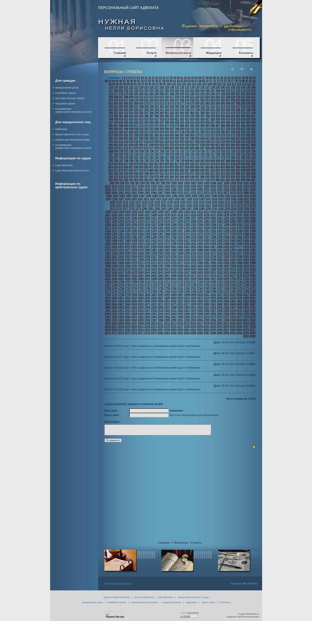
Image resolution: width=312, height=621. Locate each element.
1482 (160, 250)
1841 (253, 297)
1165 (195, 205)
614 (126, 141)
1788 (206, 291)
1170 (227, 205)
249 (187, 100)
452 (187, 122)
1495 (246, 250)
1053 (220, 189)
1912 (114, 310)
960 (116, 179)
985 (243, 179)
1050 (200, 189)
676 (146, 148)
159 (172, 90)
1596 (154, 266)
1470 (233, 246)
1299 (167, 224)
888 (192, 170)
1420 (206, 240)
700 (121, 151)
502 (146, 128)
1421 (213, 240)
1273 (147, 221)
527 (126, 132)
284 (217, 103)
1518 (246, 253)
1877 (187, 304)
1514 (220, 253)
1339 (128, 230)
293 (116, 106)
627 (192, 141)
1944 (174, 313)
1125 (233, 199)
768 (172, 157)
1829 (174, 297)
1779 (147, 291)
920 (207, 173)
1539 (233, 256)
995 (147, 183)
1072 (193, 192)
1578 (187, 262)
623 (172, 141)
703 (136, 151)
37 (239, 77)
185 (156, 93)
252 (202, 100)
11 (146, 77)
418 (161, 119)
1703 (253, 278)
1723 (233, 281)
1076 (220, 192)
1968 (180, 317)
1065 (147, 192)
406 (248, 116)
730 (126, 154)
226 (217, 96)
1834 (206, 297)
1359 (108, 234)
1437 (167, 243)
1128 (253, 199)
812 (248, 160)
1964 (154, 317)
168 (217, 90)
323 (121, 109)
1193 (227, 208)
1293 (128, 224)
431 (228, 119)
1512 (206, 253)
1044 (160, 189)
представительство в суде (72, 134)
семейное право (65, 92)
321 (110, 109)
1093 (181, 195)
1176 (119, 208)
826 (172, 163)
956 (243, 176)
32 (221, 77)
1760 (174, 288)
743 (192, 154)
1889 (114, 307)
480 (182, 125)
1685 (134, 278)
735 (151, 154)
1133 (138, 202)
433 (238, 119)
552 (253, 132)
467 (116, 125)
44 (113, 81)
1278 (180, 221)
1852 (174, 301)
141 (228, 87)
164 (197, 90)
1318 (141, 227)
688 (207, 148)
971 (172, 179)
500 (136, 128)
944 (182, 176)
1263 (233, 218)
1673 (206, 275)
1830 (180, 297)
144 (243, 87)
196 (212, 93)
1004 (200, 183)
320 (253, 106)
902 (116, 173)
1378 (233, 234)
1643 (160, 272)
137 (207, 87)
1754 (134, 288)
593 (166, 138)
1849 (154, 301)
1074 (206, 192)
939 (156, 176)
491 (238, 125)
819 (136, 163)
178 (121, 93)
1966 (167, 317)
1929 (226, 310)
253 (207, 100)
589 (146, 138)
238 (131, 100)
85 (113, 84)
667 (248, 144)
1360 (114, 234)
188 (172, 93)
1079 (239, 192)
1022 (167, 186)
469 (126, 125)
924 (228, 173)
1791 (226, 291)
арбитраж (61, 129)
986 (248, 179)
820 (141, 163)
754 (248, 154)
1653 (226, 272)
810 (238, 160)
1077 (226, 192)
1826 (154, 297)
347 (243, 109)
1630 (226, 269)
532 (151, 132)
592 (161, 138)
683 (182, 148)
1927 (213, 310)
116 (248, 84)
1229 (160, 214)
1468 (219, 246)
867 (233, 167)
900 (253, 170)
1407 (121, 240)
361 (166, 112)
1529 (167, 256)
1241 (239, 214)
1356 (239, 230)
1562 (233, 259)
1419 (200, 240)
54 (149, 81)
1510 (194, 253)
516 (217, 128)
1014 (114, 186)
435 (248, 119)
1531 (180, 256)
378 (253, 112)
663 (228, 144)
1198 (108, 211)
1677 (233, 275)
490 (233, 125)
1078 (233, 192)
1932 (246, 310)
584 (121, 138)
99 (164, 84)
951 (217, 176)
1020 (154, 186)
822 (151, 163)
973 (182, 179)
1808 (187, 294)
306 (182, 106)
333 (172, 109)
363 (177, 112)
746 (207, 154)
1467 (213, 246)
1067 (160, 192)
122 (131, 87)
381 (121, 116)
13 (153, 77)
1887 (253, 304)
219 (182, 96)
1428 (108, 243)
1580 (200, 262)
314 (223, 106)
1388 (147, 237)
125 (146, 87)
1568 (121, 262)
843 (110, 167)
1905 (220, 307)
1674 (213, 275)
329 (151, 109)
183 (146, 93)
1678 (239, 275)
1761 (180, 288)
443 (141, 122)
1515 (226, 253)
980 (217, 179)
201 (238, 93)
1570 (134, 262)
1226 (141, 214)
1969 (187, 317)
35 (232, 77)
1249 (141, 218)
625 (182, 141)
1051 (206, 189)
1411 (147, 240)
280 (197, 103)
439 (121, 122)
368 (202, 112)
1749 (253, 285)
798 (177, 160)
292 (111, 106)
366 (192, 112)
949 (207, 176)
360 (161, 112)
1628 (213, 269)
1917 (147, 310)
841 (248, 163)
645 (136, 144)
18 (171, 77)
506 (167, 128)
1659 (114, 275)
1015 (121, 186)
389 (161, 116)
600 (202, 138)
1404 (253, 237)
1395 (193, 237)
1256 (187, 218)
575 (223, 135)
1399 (220, 237)
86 (117, 84)
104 (189, 84)
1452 (114, 246)
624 (177, 141)
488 (223, 125)
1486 (187, 250)
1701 (239, 278)
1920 (167, 310)
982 (228, 179)
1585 (233, 262)
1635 (108, 272)
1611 (253, 266)
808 (228, 160)
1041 (141, 189)
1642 (154, 272)
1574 (160, 262)
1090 (161, 195)
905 (131, 173)
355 (136, 112)
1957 (108, 317)
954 (233, 176)
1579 (193, 262)
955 (238, 176)
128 (161, 87)
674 (136, 148)
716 (202, 151)
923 (223, 173)
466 (110, 125)
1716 (187, 281)
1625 (193, 269)
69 (203, 81)
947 (197, 176)
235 (116, 100)
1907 (233, 307)
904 (126, 173)
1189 (202, 208)
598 (192, 138)
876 (131, 170)
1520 (108, 256)
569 (192, 135)
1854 (187, 301)
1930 (233, 310)
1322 (167, 227)
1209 (180, 211)
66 (192, 81)
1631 (233, 269)
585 (126, 138)
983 (233, 179)
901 (111, 173)
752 (238, 154)
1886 (246, 304)
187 (166, 93)
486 (212, 125)
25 (196, 77)
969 (161, 179)
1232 (180, 214)
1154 (125, 205)
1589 (108, 266)
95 (149, 84)
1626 (200, 269)
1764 (200, 288)
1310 (240, 224)
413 (136, 119)
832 (202, 163)
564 (166, 135)
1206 (161, 211)
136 (202, 87)
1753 (128, 288)
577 (233, 135)
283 (212, 103)
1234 (193, 214)
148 (116, 90)
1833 (200, 297)
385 (141, 116)
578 (238, 135)
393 (182, 116)
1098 (214, 195)
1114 (164, 199)
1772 (253, 288)
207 (121, 96)
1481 (154, 250)
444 (146, 122)
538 (182, 132)
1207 (167, 211)
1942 (160, 313)
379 (110, 116)
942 (172, 176)
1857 (206, 301)
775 (207, 157)
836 (223, 163)
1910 (253, 307)
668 (253, 144)
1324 (180, 227)
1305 (207, 224)
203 (248, 93)
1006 (213, 183)
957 (248, 176)
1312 (253, 224)
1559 (213, 259)
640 (110, 144)
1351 (206, 230)
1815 (233, 294)
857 (182, 167)
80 (243, 81)
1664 (147, 275)
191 (187, 93)
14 (156, 77)
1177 (125, 208)
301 (157, 106)
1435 (154, 243)
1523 (128, 256)
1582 (213, 262)
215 (161, 96)
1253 (167, 218)
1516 (233, 253)
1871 (147, 304)
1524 (134, 256)
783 (248, 157)
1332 (233, 227)
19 (174, 77)
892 (212, 170)
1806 (174, 294)
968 (156, 179)
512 (197, 128)
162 (187, 90)
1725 (246, 281)
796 (167, 160)
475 (156, 125)
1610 (246, 266)
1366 (154, 234)
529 (136, 132)
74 (221, 81)
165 (202, 90)
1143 (202, 202)
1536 (213, 256)
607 (238, 138)
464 (248, 122)
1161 (170, 205)
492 (243, 125)
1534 (200, 256)
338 (197, 109)
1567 (114, 262)
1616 (134, 269)
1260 (213, 218)
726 (253, 151)
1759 (167, 288)
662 (223, 144)
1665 (154, 275)
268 (136, 103)
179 (126, 93)
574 (217, 135)
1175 (112, 208)
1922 (180, 310)
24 (192, 77)
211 (141, 96)
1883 (226, 304)
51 (138, 81)
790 (136, 160)
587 (136, 138)
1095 (194, 195)
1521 (114, 256)
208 (126, 96)
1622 (174, 269)
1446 (226, 243)
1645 (174, 272)
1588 (253, 262)
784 (253, 157)
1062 (128, 192)
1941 (154, 313)
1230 (167, 214)
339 (202, 109)
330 (156, 109)
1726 (253, 281)
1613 (114, 269)
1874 (167, 304)
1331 (226, 227)
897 (238, 170)
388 (156, 116)
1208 (174, 211)
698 (111, 151)
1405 (108, 240)
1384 (121, 237)
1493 (233, 250)
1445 (220, 243)
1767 (220, 288)
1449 (246, 243)
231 (243, 96)
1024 (180, 186)
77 (232, 81)
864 (217, 167)
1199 (115, 211)
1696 (206, 278)
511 (192, 128)
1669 (180, 275)
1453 (121, 246)
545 (217, 132)
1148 (233, 202)
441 (131, 122)
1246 (121, 218)
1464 (193, 246)
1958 (114, 317)
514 (207, 128)
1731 (134, 285)
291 (253, 103)
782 (243, 157)
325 (131, 109)
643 (126, 144)
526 (121, 132)
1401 (233, 237)
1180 (144, 208)
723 (238, 151)
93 (142, 84)
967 (151, 179)
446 (156, 122)
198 (223, 93)
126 (151, 87)
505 (162, 128)
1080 (246, 192)
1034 (246, 186)
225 (212, 96)
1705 (115, 281)
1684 (128, 278)
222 (197, 96)
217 (172, 96)
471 (136, 125)
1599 (174, 266)
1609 (240, 266)
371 (217, 112)
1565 (253, 259)
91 (135, 84)
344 (228, 109)
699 (116, 151)
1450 (253, 243)
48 (127, 81)
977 (202, 179)
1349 (193, 230)
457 (212, 122)
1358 (253, 230)
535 (166, 132)
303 (167, 106)
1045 (167, 189)
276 (177, 103)
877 (136, 170)
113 (234, 84)
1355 (233, 230)
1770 (239, 288)
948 (202, 176)
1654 (233, 272)
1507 (174, 253)
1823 (134, 297)
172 (238, 90)
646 (141, 144)
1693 (187, 278)
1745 (226, 285)
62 (178, 81)
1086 (135, 195)
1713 (167, 281)
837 (228, 163)
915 (182, 173)
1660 (121, 275)
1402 (239, 237)
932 (121, 176)
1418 (193, 240)
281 (202, 103)
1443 (206, 243)
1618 (147, 269)
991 (127, 183)
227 (223, 96)
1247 (128, 218)
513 (202, 128)
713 (187, 151)
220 (187, 96)
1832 (193, 297)
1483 (167, 250)
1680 (253, 275)
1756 (147, 288)
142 (233, 87)
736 (156, 154)
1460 (167, 246)
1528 (160, 256)
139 (217, 87)
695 (243, 148)
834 (212, 163)
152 (136, 90)
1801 (141, 294)
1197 (253, 208)
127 (156, 87)
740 (177, 154)
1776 (128, 291)
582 (110, 138)
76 (228, 81)
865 (223, 167)
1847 (141, 301)
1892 (134, 307)
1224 (128, 214)
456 (207, 122)
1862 (239, 301)
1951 (220, 313)
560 (146, 135)
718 (212, 151)
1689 (160, 278)
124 (141, 87)
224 (207, 96)
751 (233, 154)
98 (160, 84)
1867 (121, 304)
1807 (180, 294)
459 (223, 122)
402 (228, 116)
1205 (154, 211)
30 (214, 77)
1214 (213, 211)
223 (202, 96)
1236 (206, 214)
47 (124, 81)
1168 (214, 205)
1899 (180, 307)
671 (121, 148)
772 (192, 157)
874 (121, 170)
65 (189, 81)
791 (141, 160)
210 (136, 96)
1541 (246, 256)
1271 (134, 221)
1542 (253, 256)
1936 (121, 313)
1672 (200, 275)
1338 (121, 230)
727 (110, 154)
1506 (167, 253)
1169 (221, 205)
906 (136, 173)
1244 (108, 218)
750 (228, 154)
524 (110, 132)
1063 (134, 192)
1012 (253, 183)
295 (126, 106)
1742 (206, 285)
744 (197, 154)
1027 (200, 186)
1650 (206, 272)
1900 (187, 307)
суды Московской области (72, 170)
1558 (206, 259)
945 (187, 176)
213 (151, 96)
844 (116, 167)
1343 (154, 230)
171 (233, 90)
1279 (187, 221)
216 (166, 96)
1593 (134, 266)
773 (197, 157)
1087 (142, 195)
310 (202, 106)
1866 (114, 304)
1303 (194, 224)
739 (172, 154)
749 (223, 154)
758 (121, 157)
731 (131, 154)
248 (182, 100)
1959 (121, 317)
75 (225, 81)
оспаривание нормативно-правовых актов (73, 110)
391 (172, 116)
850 (146, 167)
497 (121, 128)
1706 (121, 281)
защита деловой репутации (72, 139)
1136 (157, 202)
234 (110, 100)
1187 (189, 208)
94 (146, 84)
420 (172, 119)
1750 (108, 288)
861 (202, 167)
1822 (128, 297)
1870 (141, 304)
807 (223, 160)
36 (236, 77)
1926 (206, 310)
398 (207, 116)
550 (243, 132)
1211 (193, 211)
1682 (114, 278)
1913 (121, 310)
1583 (220, 262)
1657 (253, 272)
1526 (147, 256)
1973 (213, 317)
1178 (132, 208)
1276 (167, 221)
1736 (167, 285)
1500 (128, 253)
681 (172, 148)
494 (253, 125)
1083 (115, 195)
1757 (154, 288)
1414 (167, 240)
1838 (233, 297)
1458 (154, 246)
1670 (187, 275)
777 (217, 157)
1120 (202, 199)
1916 (141, 310)
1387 (141, 237)
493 (248, 125)
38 (243, 77)
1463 (187, 246)
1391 (167, 237)
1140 (183, 202)
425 (197, 119)
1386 (134, 237)
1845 (128, 301)
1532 (187, 256)
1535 (206, 256)
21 (181, 77)
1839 (239, 297)
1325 (187, 227)
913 (172, 173)
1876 (180, 304)
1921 (174, 310)
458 (217, 122)
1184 (170, 208)
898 (243, 170)
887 (187, 170)
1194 (233, 208)
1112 (152, 199)
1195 (240, 208)
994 (142, 183)
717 (207, 151)
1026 (193, 186)
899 (248, 170)
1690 (167, 278)
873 (116, 170)
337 (192, 109)
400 (217, 116)
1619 (154, 269)
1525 (141, 256)
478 (172, 125)
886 (182, 170)
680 (166, 148)
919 (202, 173)
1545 (121, 259)
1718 (200, 281)
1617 (141, 269)
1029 (213, 186)
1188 (195, 208)
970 (166, 179)
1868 (128, 304)
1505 (161, 253)
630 (207, 141)
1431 (128, 243)
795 (162, 160)
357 (146, 112)
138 (212, 87)
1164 (189, 205)
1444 (213, 243)
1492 (226, 250)
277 (182, 103)
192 (192, 93)
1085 (129, 195)
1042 (147, 189)
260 (243, 100)
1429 (114, 243)
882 (161, 170)
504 (157, 128)
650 (161, 144)
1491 (220, 250)
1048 (187, 189)
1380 (246, 234)
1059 (108, 192)
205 (111, 96)
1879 (200, 304)
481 (187, 125)
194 (202, 93)
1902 (200, 307)
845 (121, 167)
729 (121, 154)
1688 (154, 278)
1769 (233, 288)
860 (197, 167)
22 (185, 77)
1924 (193, 310)
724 (243, 151)
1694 (193, 278)
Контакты (246, 52)
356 (141, 112)
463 (243, 122)
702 (131, 151)
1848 (147, 301)
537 (177, 132)
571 (202, 135)
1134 (144, 202)
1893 (141, 307)
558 (136, 135)
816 (121, 163)
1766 (213, 288)
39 (246, 77)
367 (197, 112)
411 (126, 119)
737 (161, 154)
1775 (121, 291)
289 (243, 103)
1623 (180, 269)
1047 (180, 189)
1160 (163, 205)
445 (151, 122)
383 (131, 116)
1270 (128, 221)
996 (152, 183)
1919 (160, 310)
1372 (193, 234)
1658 (108, 275)
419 (166, 119)
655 (187, 144)
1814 (226, 294)
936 (141, 176)
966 (146, 179)
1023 (174, 186)
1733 (147, 285)
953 (228, 176)
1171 (233, 205)
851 (151, 167)
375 (238, 112)
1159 (157, 205)
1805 (167, 294)
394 (187, 116)
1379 (239, 234)
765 (156, 157)
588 (141, 138)
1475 (114, 250)
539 (187, 132)
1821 (121, 297)
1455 (134, 246)
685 (192, 148)
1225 (134, 214)
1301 (180, 224)
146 (253, 87)
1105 (108, 199)
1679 (246, 275)
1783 (174, 291)
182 (141, 93)
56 (156, 81)
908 (146, 173)
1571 (141, 262)
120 (121, 87)
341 (212, 109)
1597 (161, 266)
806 (218, 160)
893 (217, 170)
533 (156, 132)
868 (238, 167)
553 (110, 135)
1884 (233, 304)
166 (207, 90)
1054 (226, 189)
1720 (213, 281)
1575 (167, 262)
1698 (220, 278)
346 (238, 109)
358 (151, 112)
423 (187, 119)
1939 (141, 313)
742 (187, 154)
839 (238, 163)
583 (116, 138)
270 (146, 103)
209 (131, 96)
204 (253, 93)
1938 (134, 313)
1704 (108, 281)
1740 (193, 285)
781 (238, 157)
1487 (193, 250)
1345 (167, 230)
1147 (227, 202)
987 (253, 179)
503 (151, 128)
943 (177, 176)
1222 (114, 214)
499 (131, 128)
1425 (239, 240)
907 (141, 173)
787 (121, 160)
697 (253, 148)
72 (214, 81)
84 (110, 84)
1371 (187, 234)
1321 (160, 227)
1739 (187, 285)
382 (126, 116)
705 (146, 151)
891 (207, 170)
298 (141, 106)
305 (177, 106)
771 (187, 157)
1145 (214, 202)
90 (131, 84)
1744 (220, 285)
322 (116, 109)
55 (153, 81)
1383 (114, 237)
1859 (220, 301)
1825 (147, 297)
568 (187, 135)
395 (192, 116)
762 (141, 157)
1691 (174, 278)
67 (196, 81)
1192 (221, 208)
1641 (147, 272)
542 (202, 132)
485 (207, 125)
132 (182, 87)
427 (207, 119)
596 (182, 138)
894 (223, 170)
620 (156, 141)
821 (146, 163)
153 (141, 90)
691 (223, 148)
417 (156, 119)
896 (233, 170)
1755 (141, 288)
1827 (160, 297)
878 (141, 170)
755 (253, 154)
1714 (174, 281)
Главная (120, 52)
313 (217, 106)
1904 (213, 307)
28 (207, 77)
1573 (154, 262)
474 (151, 125)
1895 (154, 307)
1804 (161, 294)
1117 (183, 199)
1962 (141, 317)
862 (207, 167)
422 (182, 119)
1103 (246, 195)
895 (228, 170)
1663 (141, 275)
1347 (180, 230)
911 (162, 173)
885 (177, 170)
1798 (121, 294)
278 (187, 103)
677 (151, 148)
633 (223, 141)
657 (197, 144)
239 (136, 100)
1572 (147, 262)
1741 (200, 285)
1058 (253, 189)
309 (197, 106)
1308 (226, 224)
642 (121, 144)
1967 (174, 317)
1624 (187, 269)
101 (173, 84)
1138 (170, 202)
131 (177, 87)
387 (151, 116)
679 (161, 148)
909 (151, 173)
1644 (167, 272)
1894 (147, 307)
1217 (233, 211)
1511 (200, 253)
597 (187, 138)
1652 (220, 272)
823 (156, 163)
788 (126, 160)
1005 (207, 183)
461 (233, 122)
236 (121, 100)
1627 (206, 269)
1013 (108, 186)
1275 (160, 221)
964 (136, 179)
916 (187, 173)
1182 (157, 208)
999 (168, 183)
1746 (233, 285)
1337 (114, 230)
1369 (174, 234)
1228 (154, 214)
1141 (189, 202)
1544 (114, 259)
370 (212, 112)
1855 (193, 301)
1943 (167, 313)
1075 (213, 192)
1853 (180, 301)
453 (192, 122)
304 (172, 106)
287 (233, 103)
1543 (108, 259)
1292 (121, 224)
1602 (194, 266)
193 (197, 93)
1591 (121, 266)
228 (228, 96)
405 (243, 116)
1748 (246, 285)
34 (228, 77)
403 (233, 116)
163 (192, 90)
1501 (134, 253)
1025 (187, 186)
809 (233, 160)
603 (217, 138)
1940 (147, 313)
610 (253, 138)
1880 (206, 304)
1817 (246, 294)
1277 (174, 221)
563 (161, 135)
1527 (154, 256)
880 (151, 170)
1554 (180, 259)
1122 (214, 199)
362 (172, 112)
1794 (246, 291)
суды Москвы (64, 165)
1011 (246, 183)
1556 (193, 259)
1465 (200, 246)
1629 (220, 269)
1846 (134, 301)
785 (111, 160)
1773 (108, 291)
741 (182, 154)
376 (243, 112)
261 (248, 100)
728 (116, 154)
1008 (226, 183)
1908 (239, 307)
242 (151, 100)
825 (166, 163)
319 (248, 106)
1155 (132, 205)
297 (136, 106)
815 (116, 163)
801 (192, 160)
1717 (193, 281)
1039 (128, 189)
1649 (200, 272)
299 (146, 106)
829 (187, 163)
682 (177, 148)
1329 (213, 227)
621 (161, 141)
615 (131, 141)
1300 (174, 224)
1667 (167, 275)
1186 (183, 208)
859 (192, 167)
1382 (108, 237)
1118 (189, 199)
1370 (180, 234)
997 (158, 183)
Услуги (151, 52)
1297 (154, 224)
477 (166, 125)
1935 (114, 313)
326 (136, 109)
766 (161, 157)
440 (126, 122)
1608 (233, 266)
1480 (147, 250)
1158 (151, 205)
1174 (253, 205)
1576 (174, 262)
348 (248, 109)
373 (228, 112)
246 (172, 100)
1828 (167, 297)
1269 (121, 221)
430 (223, 119)
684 (187, 148)
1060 (114, 192)
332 (166, 109)
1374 (206, 234)
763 (146, 157)
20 (178, 77)
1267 (108, 221)
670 (116, 148)
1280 (193, 221)
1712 (160, 281)
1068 (167, 192)
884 (172, 170)
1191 (214, 208)
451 (182, 122)
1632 (239, 269)
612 (116, 141)
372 (223, 112)
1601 (187, 266)
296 (131, 106)
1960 (128, 317)
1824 (141, 297)
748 (217, 154)
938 (151, 176)
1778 (141, 291)
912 (166, 173)
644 (131, 144)
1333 (239, 227)
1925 (200, 310)
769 (177, 157)
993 (137, 183)
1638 (128, 272)
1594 (141, 266)
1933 (253, 310)
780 (233, 157)
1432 (134, 243)
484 (202, 125)
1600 (180, 266)
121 (126, 87)
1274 (154, 221)
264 (116, 103)
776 (212, 157)
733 (141, 154)
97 (157, 84)
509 (182, 128)
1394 (187, 237)
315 (228, 106)
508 (177, 128)
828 (182, 163)
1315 (121, 227)
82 (250, 81)
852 (156, 167)
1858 (213, 301)
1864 (253, 301)
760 (131, 157)
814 (110, 163)
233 (253, 96)
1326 (193, 227)
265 (121, 103)
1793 (239, 291)
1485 (180, 250)
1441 (193, 243)
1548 (141, 259)
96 (153, 84)
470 (131, 125)
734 (146, 154)
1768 (226, 288)
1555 (187, 259)
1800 (134, 294)
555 (121, 135)
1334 (246, 227)
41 (254, 77)
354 (131, 112)
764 (151, 157)
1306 (213, 224)
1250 (147, 218)
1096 (201, 195)
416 (151, 119)
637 (243, 141)
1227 (147, 214)
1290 (108, 224)
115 (244, 84)
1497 (108, 253)
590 (151, 138)
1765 (206, 288)
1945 (180, 313)
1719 (206, 281)
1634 (253, 269)
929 (253, 173)
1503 (147, 253)
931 (116, 176)
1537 (220, 256)
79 (239, 81)
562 (156, 135)
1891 (128, 307)
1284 (220, 221)
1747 (239, 285)
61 (174, 81)
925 (233, 173)
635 (233, 141)
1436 (160, 243)
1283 (213, 221)
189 (177, 93)
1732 (141, 285)
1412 (154, 240)
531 (146, 132)
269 (141, 103)
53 (145, 81)
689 (212, 148)
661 (217, 144)
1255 (180, 218)
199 (228, 93)
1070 (180, 192)
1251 (154, 218)
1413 (160, 240)
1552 (167, 259)
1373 (200, 234)
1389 (154, 237)
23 (189, 77)
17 (167, 77)
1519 (253, 253)
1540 (239, 256)
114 (239, 84)
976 (197, 179)
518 (228, 128)
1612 (108, 269)
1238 (220, 214)
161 (182, 90)
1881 (213, 304)
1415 (174, 240)
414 (141, 119)
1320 (154, 227)
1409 (134, 240)
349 (253, 109)
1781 (160, 291)
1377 (226, 234)
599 (197, 138)
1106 (115, 199)
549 (238, 132)
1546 (128, 259)
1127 (246, 199)
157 (161, 90)
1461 (173, 246)
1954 (239, 313)
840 (243, 163)
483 (197, 125)
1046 (174, 189)
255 (217, 100)
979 (212, 179)
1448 (239, 243)
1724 (239, 281)
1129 (112, 202)
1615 (128, 269)
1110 (140, 199)
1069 (174, 192)
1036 (108, 189)
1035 (253, 186)
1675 (220, 275)
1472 (246, 246)
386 (146, 116)
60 (171, 81)
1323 (174, 227)
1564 (246, 259)
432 (233, 119)
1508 (180, 253)
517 (223, 128)
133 (187, 87)
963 (131, 179)
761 (136, 157)
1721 (220, 281)
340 (207, 109)
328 (146, 109)
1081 (253, 192)
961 (121, 179)
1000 (174, 183)
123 (136, 87)
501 (141, 128)
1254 (174, 218)
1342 (147, 230)
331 (161, 109)
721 (228, 151)
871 (253, 167)
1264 (239, 218)
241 (146, 100)
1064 (141, 192)
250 (192, 100)
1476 (121, 250)
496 (116, 128)
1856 (200, 301)
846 (126, 167)
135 (197, 87)
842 (253, 163)
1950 (213, 313)
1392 (174, 237)
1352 (213, 230)
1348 (187, 230)
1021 (160, 186)
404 (238, 116)
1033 (239, 186)
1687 (147, 278)
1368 (167, 234)
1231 (174, 214)
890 (202, 170)
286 (228, 103)
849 (141, 167)
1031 (226, 186)
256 (223, 100)
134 (192, 87)
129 (166, 87)
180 (131, 93)
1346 (174, 230)
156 (156, 90)
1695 (200, 278)
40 (250, 77)
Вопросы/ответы (178, 52)
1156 (138, 205)
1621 (167, 269)
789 (131, 160)
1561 (226, 259)
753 (243, 154)
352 (121, 112)
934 (131, 176)
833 (207, 163)
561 (151, 135)
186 (161, 93)
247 (177, 100)
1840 (246, 297)
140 (223, 87)
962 (126, 179)
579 (243, 135)
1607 (226, 266)
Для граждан (65, 80)
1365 (147, 234)
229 (233, 96)
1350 (200, 230)
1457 (147, 246)
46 (120, 81)
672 (126, 148)
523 (253, 128)
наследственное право (69, 98)
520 (238, 128)
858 (187, 167)
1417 (187, 240)
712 (182, 151)
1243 (253, 214)
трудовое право (65, 103)
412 (131, 119)
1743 (213, 285)
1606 (220, 266)
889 (197, 170)
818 (131, 163)
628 (197, 141)
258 (233, 100)
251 (197, 100)
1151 (253, 202)
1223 (121, 214)
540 (192, 132)
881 (156, 170)
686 (197, 148)
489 (228, 125)
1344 (160, 230)
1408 (128, 240)
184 (151, 93)
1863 (246, 301)
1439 (180, 243)
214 (156, 96)
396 (197, 116)
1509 (187, 253)
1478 (134, 250)
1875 (174, 304)
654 (182, 144)
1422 (220, 240)
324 (126, 109)
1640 (141, 272)
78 (236, 81)
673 (131, 148)
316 (233, 106)
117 (253, 84)
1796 (108, 294)
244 (161, 100)
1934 (108, 313)
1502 (141, 253)
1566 (108, 262)
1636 (114, 272)
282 (207, 103)
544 (212, 132)
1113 (158, 199)
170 (228, 90)
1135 (151, 202)
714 (192, 151)
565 (172, 135)
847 (131, 167)
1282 (206, 221)
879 (146, 170)
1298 (161, 224)
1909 (246, 307)
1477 (128, 250)
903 (121, 173)
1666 (160, 275)
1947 (193, 313)
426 (202, 119)
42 (106, 81)
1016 (128, 186)
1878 (193, 304)
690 (217, 148)
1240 (233, 214)
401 (223, 116)
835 (217, 163)
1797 (115, 294)
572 (207, 135)
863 (212, 167)
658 (202, 144)
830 (192, 163)
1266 (253, 218)
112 (229, 84)
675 (141, 148)
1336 (108, 230)
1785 (187, 291)
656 (192, 144)
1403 (246, 237)
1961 (134, 317)
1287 (239, 221)
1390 (160, 237)
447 (161, 122)
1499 (121, 253)
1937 (128, 313)
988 (112, 183)
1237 (213, 214)
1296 (147, 224)
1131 (125, 202)
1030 (220, 186)
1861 (233, 301)
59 (167, 81)
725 (248, 151)
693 (233, 148)
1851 (167, 301)
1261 (220, 218)
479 (177, 125)
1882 (220, 304)
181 (136, 93)
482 (192, 125)
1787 (200, 291)
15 (160, 77)
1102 (240, 195)
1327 (200, 227)
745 (202, 154)
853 (161, 167)
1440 (187, 243)
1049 (193, 189)
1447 (233, 243)
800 (187, 160)
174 (248, 90)
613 (121, 141)
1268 (114, 221)
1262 (226, 218)
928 (248, 173)
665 (238, 144)
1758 (160, 288)
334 (177, 109)
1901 (193, 307)
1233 (187, 214)
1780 (154, 291)
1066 (154, 192)
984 (238, 179)
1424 (233, 240)
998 (163, 183)
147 (110, 90)
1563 (239, 259)
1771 (246, 288)
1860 (226, 301)
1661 (128, 275)
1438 (174, 243)
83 (254, 81)
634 (228, 141)
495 (111, 128)
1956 (253, 313)
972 (177, 179)
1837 (226, 297)
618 (146, 141)
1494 (239, 250)
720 (223, 151)
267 (131, 103)
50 (135, 81)
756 (110, 157)
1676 (226, 275)
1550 (154, 259)
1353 (220, 230)
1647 (187, 272)
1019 (147, 186)
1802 (147, 294)
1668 (174, 275)
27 (203, 77)
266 (126, 103)
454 (197, 122)
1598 (167, 266)
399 (212, 116)
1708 (134, 281)
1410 (141, 240)
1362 (128, 234)
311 (207, 106)
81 (246, 81)
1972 (206, 317)
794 (157, 160)
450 (177, 122)
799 (182, 160)
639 (253, 141)
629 (202, 141)
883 (166, 170)
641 (116, 144)
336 (187, 109)
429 (217, 119)
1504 (154, 253)
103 (184, 84)
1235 (200, 214)
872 (110, 170)
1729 (121, 285)
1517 (239, 253)
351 (116, 112)
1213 (206, 211)
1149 (240, 202)
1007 (220, 183)
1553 (174, 259)
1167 (208, 205)
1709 (141, 281)
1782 (167, 291)
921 (212, 173)
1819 (108, 297)
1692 (180, 278)
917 (192, 173)
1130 (119, 202)
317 (238, 106)
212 (146, 96)
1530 (174, 256)
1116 (177, 199)
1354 (226, 230)
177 (116, 93)
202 (243, 93)
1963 (147, 317)
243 (156, 100)
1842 (108, 301)
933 (126, 176)
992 (132, 183)
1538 (226, 256)
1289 (253, 221)
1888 (108, 307)
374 (233, 112)
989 (117, 183)
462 (238, 122)
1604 (207, 266)
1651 (213, 272)
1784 (180, 291)
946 (192, 176)
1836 (220, 297)
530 (141, 132)
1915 (134, 310)
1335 (253, 227)
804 (207, 160)
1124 (227, 199)
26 (199, 77)
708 (162, 151)
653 (177, 144)
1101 (233, 195)
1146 (221, 202)
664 (233, 144)
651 (166, 144)
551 (248, 132)
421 (177, 119)
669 (110, 148)
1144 (208, 202)
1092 (175, 195)
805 (213, 160)
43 (109, 81)
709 (167, 151)
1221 (108, 214)
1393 (180, 237)
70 (207, 81)
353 (126, 112)
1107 (121, 199)
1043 (154, 189)
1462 (180, 246)
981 (223, 179)
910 (157, 173)
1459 (160, 246)
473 (146, 125)
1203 (141, 211)
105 (194, 84)
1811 (206, 294)
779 (228, 157)
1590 (115, 266)
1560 (220, 259)
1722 (226, 281)
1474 (108, 250)
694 (238, 148)
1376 (220, 234)
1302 (187, 224)
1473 (253, 246)
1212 (200, 211)
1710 (147, 281)
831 (197, 163)
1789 (213, 291)
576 (228, 135)
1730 (128, 285)
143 (238, 87)
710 (172, 151)
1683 (121, 278)
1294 (134, 224)
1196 (246, 208)
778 (223, 157)
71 (210, 81)
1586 (239, 262)
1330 (220, 227)
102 (179, 84)
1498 (115, 253)
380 (116, 116)
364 (182, 112)
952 (223, 176)
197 (217, 93)
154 (146, 90)
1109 (134, 199)
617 (141, 141)
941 (166, 176)
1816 (239, 294)
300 (151, 106)
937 (146, 176)
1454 (127, 246)
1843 (114, 301)
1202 (134, 211)
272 (156, 103)
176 (110, 93)
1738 (180, 285)
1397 (206, 237)
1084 (122, 195)
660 (212, 144)
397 (202, 116)
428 (212, 119)
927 (243, 173)
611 (111, 141)
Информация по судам (73, 158)
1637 (121, 272)
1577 (180, 262)
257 (228, 100)
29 (210, 77)
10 (142, 77)
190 (182, 93)
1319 (147, 227)
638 (248, 141)
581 (253, 135)
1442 (200, 243)
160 (177, 90)
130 (172, 87)
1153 (119, 205)
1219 (246, 211)
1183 (163, 208)
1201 (128, 211)
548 (233, 132)
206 (116, 96)
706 (151, 151)
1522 (121, 256)
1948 (200, 313)
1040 (134, 189)
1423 (226, 240)
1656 (246, 272)
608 (243, 138)
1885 (239, 304)
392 (177, 116)
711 (177, 151)
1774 (114, 291)
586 (131, 138)
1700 (233, 278)
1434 (147, 243)
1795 (253, 291)
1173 (246, 205)
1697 (213, 278)
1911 (108, 310)
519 (233, 128)
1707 (128, 281)
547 (228, 132)
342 (217, 109)
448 (166, 122)
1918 (154, 310)
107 (204, 84)
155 (151, 90)
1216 (226, 211)
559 (141, 135)
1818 (253, 294)
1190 (208, 208)
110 (219, 84)
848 (136, 167)
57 (160, 81)
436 (253, 119)
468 (121, 125)
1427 (253, 240)
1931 (239, 310)
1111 (146, 199)
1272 (141, 221)
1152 (112, 205)
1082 (109, 195)
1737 (174, 285)
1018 (141, 186)
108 (209, 84)
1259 (206, 218)
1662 (134, 275)
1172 (240, 205)
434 (243, 119)
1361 (121, 234)
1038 (121, 189)
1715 (180, 281)
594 (172, 138)
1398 (213, 237)
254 (212, 100)
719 (217, 151)
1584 (226, 262)
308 (192, 106)
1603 (200, 266)
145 (248, 87)
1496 (253, 250)
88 (124, 84)
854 (166, 167)
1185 (176, 208)
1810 (200, 294)
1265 (246, 218)
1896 (160, 307)
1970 (193, 317)
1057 (246, 189)
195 (207, 93)
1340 (134, 230)
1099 (221, 195)
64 (185, 81)
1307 (220, 224)
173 (243, 90)
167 (212, 90)
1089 (155, 195)
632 (217, 141)
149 (121, 90)
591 (156, 138)
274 (166, 103)
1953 (233, 313)
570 (197, 135)
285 (223, 103)
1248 (134, 218)
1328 (206, 227)
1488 (200, 250)
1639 (134, 272)
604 (223, 138)
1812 (213, 294)
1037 (114, 189)
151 (131, 90)
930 (110, 176)
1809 (194, 294)
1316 (128, 227)
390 (166, 116)
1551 (160, 259)
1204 (147, 211)
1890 (121, 307)
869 (243, 167)
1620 (160, 269)
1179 (138, 208)
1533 (193, 256)
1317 (134, 227)
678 (156, 148)
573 (212, 135)
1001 (180, 183)
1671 (193, 275)
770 (182, 157)
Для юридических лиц (72, 122)
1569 (128, 262)
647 (146, 144)
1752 (121, 288)
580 (248, 135)
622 (166, 141)
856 (177, 167)
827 (177, 163)
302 (162, 106)
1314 (114, 227)
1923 (187, 310)
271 (151, 103)
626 (187, 141)
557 (131, 135)
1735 (160, 285)
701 (126, 151)
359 (156, 112)
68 (199, 81)
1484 (174, 250)
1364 (141, 234)
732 (136, 154)
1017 (134, 186)
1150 (246, 202)
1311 (246, 224)
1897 (167, 307)
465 (253, 122)
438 (116, 122)
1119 (195, 199)
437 (110, 122)
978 (207, 179)
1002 (187, 183)
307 (187, 106)
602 (212, 138)
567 (182, 135)
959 (110, 179)
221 (192, 96)
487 (217, 125)
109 (214, 84)
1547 (134, 259)
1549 (147, 259)
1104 (253, 195)
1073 (200, 192)
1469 (226, 246)
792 (146, 160)
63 (181, 81)
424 (192, 119)
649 (156, 144)
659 (207, 144)
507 (172, 128)
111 (224, 84)
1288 (246, 221)
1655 (239, 272)
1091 (168, 195)
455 (202, 122)
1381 (253, 234)
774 (202, 157)
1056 (239, 189)
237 (126, 100)
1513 (213, 253)
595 (177, 138)
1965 (160, 317)
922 (217, 173)
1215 (220, 211)
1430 (121, 243)
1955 (246, 313)
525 (116, 132)
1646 (180, 272)
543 (207, 132)
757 (116, 157)
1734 (154, 285)
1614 (121, 269)
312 (212, 106)
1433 (141, 243)
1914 (128, 310)
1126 (240, 199)
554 (116, 135)
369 (207, 112)
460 (228, 122)
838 (233, 163)
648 (151, 144)
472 (141, 125)
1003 (194, 183)
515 (212, 128)
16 (163, 77)
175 (253, 90)
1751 (114, 288)
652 (172, 144)
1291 (115, 224)
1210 (187, 211)
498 (126, 128)
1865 (108, 304)
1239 (226, 214)
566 (177, 135)
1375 (213, 234)
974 (187, 179)
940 (161, 176)
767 (166, 157)
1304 (200, 224)
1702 (246, 278)
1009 (233, 183)
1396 (200, 237)
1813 (220, 294)
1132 (132, 202)
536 (172, 132)
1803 (154, 294)
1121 (208, 199)
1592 (128, 266)
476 (161, 125)
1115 (171, 199)
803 (202, 160)
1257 (193, 218)
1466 (206, 246)
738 (166, 154)
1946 (187, 313)
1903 (206, 307)
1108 (128, 199)
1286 (233, 221)
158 (166, 90)
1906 (226, 307)
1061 (121, 192)
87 (120, 84)
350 (110, 112)
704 (141, 151)
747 (212, 154)
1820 (114, 297)
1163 (183, 205)
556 (126, 135)
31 (217, 77)
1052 (213, 189)
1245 (114, 218)
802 (197, 160)
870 (248, 167)
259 (238, 100)
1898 (174, 307)
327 (141, 109)
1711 (154, 281)
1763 (193, 288)
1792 (233, 291)
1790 (220, 291)
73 (217, 81)
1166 (202, 205)
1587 (246, 262)
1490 (213, 250)
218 (177, 96)
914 (177, 173)
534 (161, 132)
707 (157, 151)
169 (223, 90)
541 (197, 132)
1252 (160, 218)
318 (243, 106)
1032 (233, 186)
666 (243, 144)
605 (228, 138)
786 (116, 160)
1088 (148, 195)
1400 (226, 237)
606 (233, 138)
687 (202, 148)
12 (149, 77)
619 (151, 141)
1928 (220, 310)
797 (172, 160)
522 (248, 128)
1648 (193, 272)
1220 (253, 211)
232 (248, 96)
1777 (134, 291)
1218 (239, 211)
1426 (246, 240)
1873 (160, 304)
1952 (226, 313)
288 (238, 103)
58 (163, 81)
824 (161, 163)
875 (126, 170)
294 (121, 106)
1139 (176, 202)
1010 (240, 183)
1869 (134, 304)
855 (172, 167)
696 (248, 148)
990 (122, 183)
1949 (206, 313)
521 (243, 128)
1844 (121, 301)
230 (238, 96)
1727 (108, 285)
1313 (108, 227)
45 (116, 81)
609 (248, 138)
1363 (134, 234)
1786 (193, 291)
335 (182, 109)
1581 (206, 262)
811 (243, 160)
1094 (188, 195)
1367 (160, 234)
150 (126, 90)
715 (197, 151)
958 (253, 176)
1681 (108, 278)
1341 (141, 230)
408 (111, 119)
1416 (180, 240)
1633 (246, 269)
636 (238, 141)
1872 (154, 304)
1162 (176, 205)
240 (141, 100)
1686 (141, 278)
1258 (200, 218)
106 (199, 84)
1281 (200, 221)
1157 (144, 205)
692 (228, 148)
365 (187, 112)
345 (233, 109)
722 (233, 151)
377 (248, 112)
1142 (195, 202)
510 (187, 128)
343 (223, 109)
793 (151, 160)
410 (121, 119)
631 (212, 141)
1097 (208, 195)
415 (146, 119)
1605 (213, 266)
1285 (226, 221)
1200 (121, 211)
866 (228, 167)
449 (172, 122)
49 (131, 81)
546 (223, 132)
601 (207, 138)
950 (212, 176)
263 (110, 103)
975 (192, 179)
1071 (187, 192)
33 (225, 77)
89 (128, 84)
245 (166, 100)
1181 (151, 208)
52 (142, 81)
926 (238, 173)
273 (161, 103)
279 (192, 103)
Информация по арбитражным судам (71, 185)
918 (197, 173)
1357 (246, 230)
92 (139, 84)
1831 (187, 297)
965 (141, 179)
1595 (147, 266)
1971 (200, 317)
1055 (233, 189)
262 (253, 100)
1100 (227, 195)
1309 (233, 224)
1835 (213, 297)
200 (233, 93)
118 (111, 87)
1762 (187, 288)
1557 (200, 259)
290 (248, 103)
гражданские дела (67, 87)
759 (126, 157)
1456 (140, 246)
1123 (221, 199)
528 (131, 132)
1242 (246, 214)
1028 (206, 186)
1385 (128, 237)
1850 (160, 301)
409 (116, 119)
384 (136, 116)
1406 (115, 240)
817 (126, 163)
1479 (141, 250)
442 (136, 122)
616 (136, 141)
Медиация (213, 52)
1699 (226, 278)
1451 (108, 246)
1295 (141, 224)
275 (172, 103)
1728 (114, 285)
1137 (163, 202)
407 (253, 116)
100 (168, 84)
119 (116, 87)
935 (136, 176)
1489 (206, 250)
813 (253, 160)
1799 (128, 294)
